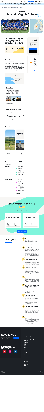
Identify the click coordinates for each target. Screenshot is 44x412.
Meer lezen (18, 176)
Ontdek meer (20, 48)
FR (35, 1)
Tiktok (26, 365)
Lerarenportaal (32, 340)
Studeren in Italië (26, 345)
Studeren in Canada (26, 338)
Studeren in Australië (26, 336)
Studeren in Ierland (26, 343)
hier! (25, 4)
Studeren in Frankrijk (26, 340)
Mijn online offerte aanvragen (33, 51)
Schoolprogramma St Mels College (17, 7)
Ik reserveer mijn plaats (22, 231)
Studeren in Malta (26, 347)
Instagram (26, 362)
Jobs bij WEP (32, 339)
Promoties (31, 337)
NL (36, 1)
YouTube (26, 367)
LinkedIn (26, 364)
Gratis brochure (23, 1)
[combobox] (22, 207)
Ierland (8, 7)
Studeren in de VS (26, 354)
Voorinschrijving (33, 48)
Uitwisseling (4, 7)
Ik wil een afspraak (33, 70)
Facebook (26, 361)
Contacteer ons (31, 1)
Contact (31, 336)
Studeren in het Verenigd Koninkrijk (26, 352)
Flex (10, 7)
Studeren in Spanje (26, 349)
